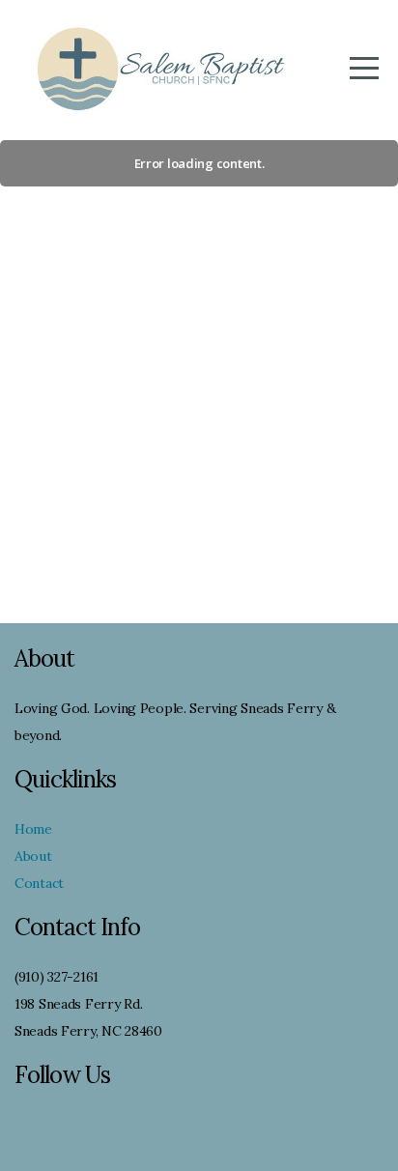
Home (33, 829)
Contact (39, 883)
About (33, 856)
